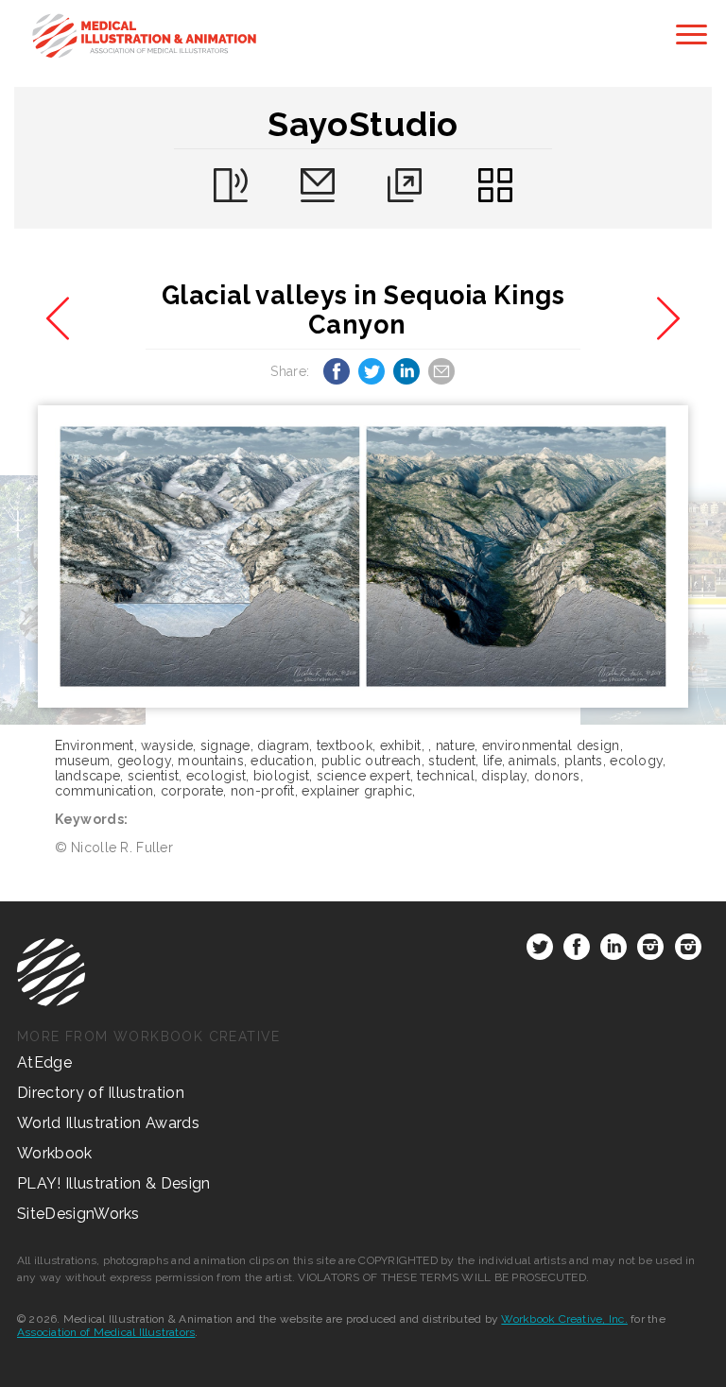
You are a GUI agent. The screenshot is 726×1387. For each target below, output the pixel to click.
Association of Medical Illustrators (106, 1332)
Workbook (55, 1153)
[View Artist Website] (363, 556)
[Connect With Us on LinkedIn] (613, 950)
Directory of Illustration (100, 1093)
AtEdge (44, 1062)
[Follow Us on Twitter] (540, 950)
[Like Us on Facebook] (576, 950)
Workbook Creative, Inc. (564, 1319)
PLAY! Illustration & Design (114, 1183)
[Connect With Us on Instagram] (650, 950)
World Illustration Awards (108, 1123)
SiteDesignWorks (78, 1214)
